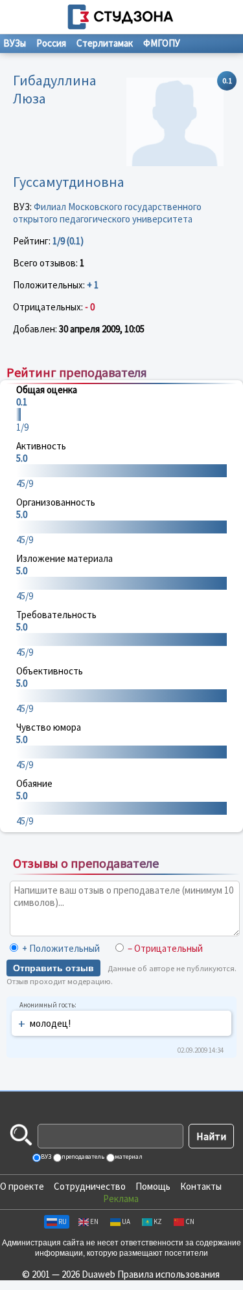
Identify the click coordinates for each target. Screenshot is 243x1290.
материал (128, 1156)
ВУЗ (45, 1156)
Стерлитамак (104, 43)
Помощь (152, 1186)
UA (126, 1221)
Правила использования (168, 1274)
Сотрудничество (90, 1186)
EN (94, 1221)
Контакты (201, 1186)
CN (189, 1221)
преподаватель (82, 1156)
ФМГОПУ (161, 43)
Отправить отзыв (53, 968)
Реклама (121, 1198)
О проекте (22, 1186)
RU (62, 1221)
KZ (158, 1221)
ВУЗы (14, 43)
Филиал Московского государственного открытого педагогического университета (107, 212)
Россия (51, 43)
